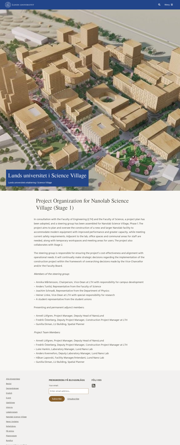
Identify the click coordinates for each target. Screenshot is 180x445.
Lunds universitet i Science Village (47, 175)
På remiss (10, 431)
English (9, 393)
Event (8, 398)
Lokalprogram (12, 412)
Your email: (54, 386)
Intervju (9, 407)
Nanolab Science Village (16, 417)
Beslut (8, 384)
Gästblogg (10, 403)
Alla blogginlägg (13, 379)
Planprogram (11, 436)
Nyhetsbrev (11, 426)
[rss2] (94, 386)
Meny (167, 5)
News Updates (12, 422)
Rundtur (9, 441)
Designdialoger (12, 388)
